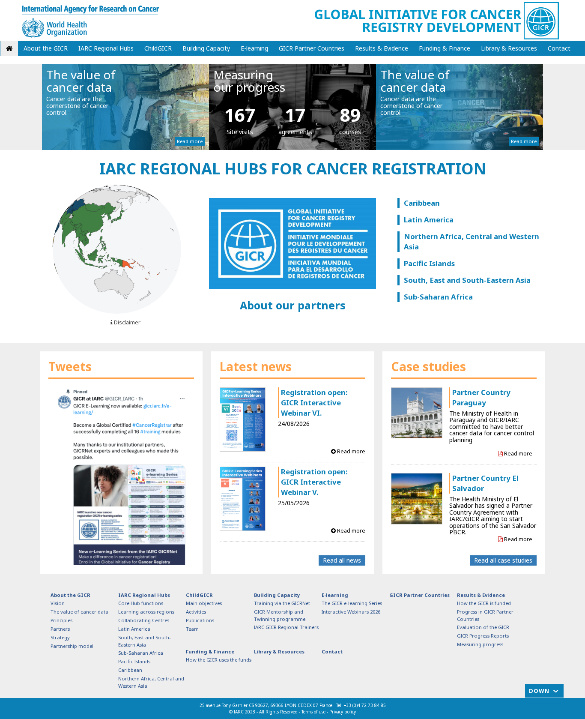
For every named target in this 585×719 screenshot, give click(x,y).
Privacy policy (342, 712)
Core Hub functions (140, 603)
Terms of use (313, 712)
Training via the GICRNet (282, 603)
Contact (559, 48)
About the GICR (46, 48)
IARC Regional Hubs (106, 48)
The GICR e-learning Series (352, 603)
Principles (61, 620)
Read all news (342, 560)
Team (192, 629)
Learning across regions (146, 611)
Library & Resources (509, 48)
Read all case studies (503, 560)
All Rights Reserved (279, 712)
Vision (58, 603)
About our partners (293, 305)
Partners (60, 629)
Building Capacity (206, 48)
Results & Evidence (381, 48)
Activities (196, 611)
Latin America (429, 220)
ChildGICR (158, 48)
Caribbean (422, 203)
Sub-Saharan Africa (438, 297)
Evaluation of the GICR (483, 627)
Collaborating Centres (143, 620)
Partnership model (72, 646)
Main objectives (204, 603)
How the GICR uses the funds (218, 659)
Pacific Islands (429, 263)
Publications (200, 620)
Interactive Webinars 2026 (351, 611)
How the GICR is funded (484, 603)
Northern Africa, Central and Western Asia (471, 241)
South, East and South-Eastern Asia (467, 280)
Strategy (60, 637)
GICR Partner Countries (311, 48)
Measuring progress (480, 644)
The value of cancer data (79, 611)
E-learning (254, 48)
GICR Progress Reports (483, 635)
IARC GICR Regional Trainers (286, 627)
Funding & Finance (444, 48)
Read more (190, 141)
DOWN (539, 691)
